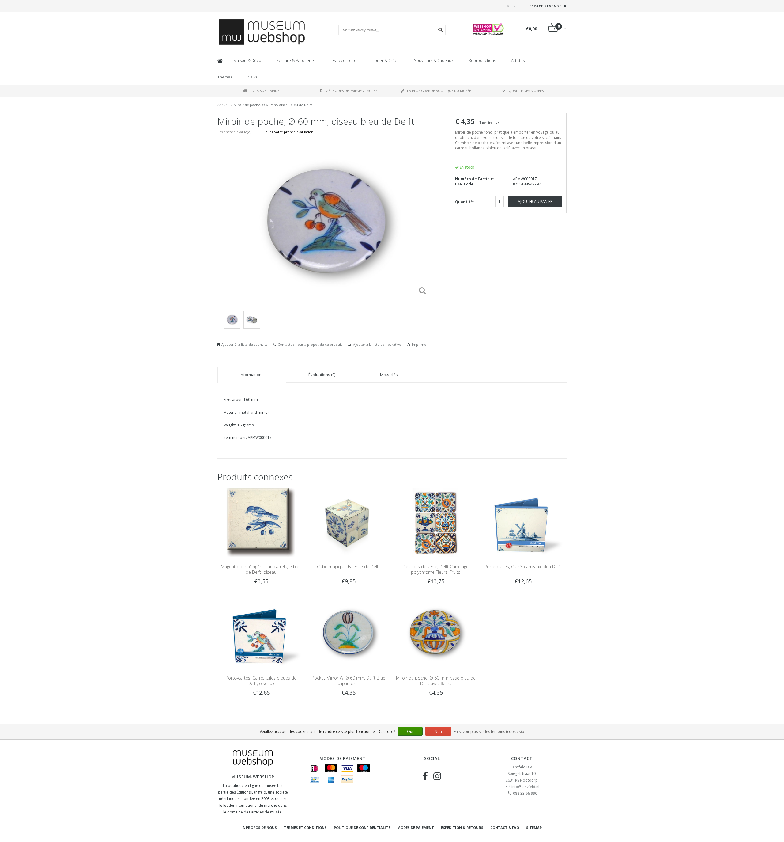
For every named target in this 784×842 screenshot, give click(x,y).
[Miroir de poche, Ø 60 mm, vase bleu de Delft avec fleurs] (435, 633)
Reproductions (482, 60)
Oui (410, 731)
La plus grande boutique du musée (439, 90)
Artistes (518, 60)
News (252, 77)
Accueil (223, 104)
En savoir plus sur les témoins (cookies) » (489, 731)
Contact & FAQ (504, 827)
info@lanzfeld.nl (525, 786)
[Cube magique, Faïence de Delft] (348, 521)
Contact (522, 758)
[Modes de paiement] (314, 768)
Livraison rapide (264, 90)
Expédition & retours (462, 827)
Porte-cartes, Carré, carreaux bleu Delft (522, 567)
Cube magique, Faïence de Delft (348, 567)
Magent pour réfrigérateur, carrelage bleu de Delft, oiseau (261, 569)
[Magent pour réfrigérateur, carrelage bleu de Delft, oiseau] (261, 521)
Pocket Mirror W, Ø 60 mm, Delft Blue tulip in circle (348, 680)
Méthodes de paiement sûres (351, 90)
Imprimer (420, 344)
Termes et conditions (305, 827)
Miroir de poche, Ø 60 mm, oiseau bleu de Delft (273, 104)
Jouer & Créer (386, 60)
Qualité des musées (526, 90)
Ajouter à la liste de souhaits (244, 344)
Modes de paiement (415, 827)
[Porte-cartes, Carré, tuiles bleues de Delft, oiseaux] (261, 633)
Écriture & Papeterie (295, 60)
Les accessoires (343, 60)
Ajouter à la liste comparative (377, 344)
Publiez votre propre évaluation (287, 132)
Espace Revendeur (548, 6)
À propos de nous (260, 827)
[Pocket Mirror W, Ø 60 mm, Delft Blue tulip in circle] (348, 633)
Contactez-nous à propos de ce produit (310, 344)
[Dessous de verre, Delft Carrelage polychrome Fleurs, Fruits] (435, 521)
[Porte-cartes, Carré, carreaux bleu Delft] (523, 521)
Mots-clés (389, 374)
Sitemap (534, 827)
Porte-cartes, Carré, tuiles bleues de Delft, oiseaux (261, 680)
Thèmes (224, 77)
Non (438, 731)
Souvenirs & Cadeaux (433, 60)
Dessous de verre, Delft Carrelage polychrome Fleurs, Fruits (436, 569)
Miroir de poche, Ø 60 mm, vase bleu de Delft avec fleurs (436, 680)
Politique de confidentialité (362, 827)
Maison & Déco (247, 60)
